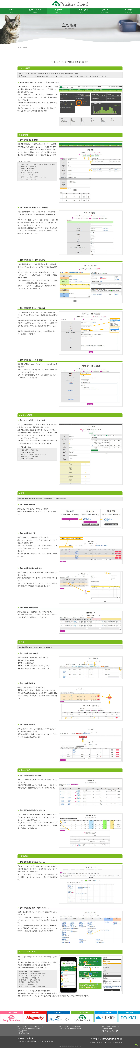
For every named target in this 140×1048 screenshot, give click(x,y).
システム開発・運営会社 (109, 1026)
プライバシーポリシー (109, 1031)
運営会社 (128, 11)
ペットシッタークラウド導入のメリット (30, 1026)
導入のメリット (35, 11)
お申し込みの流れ (23, 1033)
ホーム (11, 11)
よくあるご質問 (81, 11)
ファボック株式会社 (26, 1038)
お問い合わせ (106, 1028)
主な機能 (58, 11)
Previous (2, 1016)
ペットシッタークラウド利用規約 (70, 1026)
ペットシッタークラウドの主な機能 (29, 1028)
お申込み (105, 11)
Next (138, 1016)
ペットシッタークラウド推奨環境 (70, 1028)
